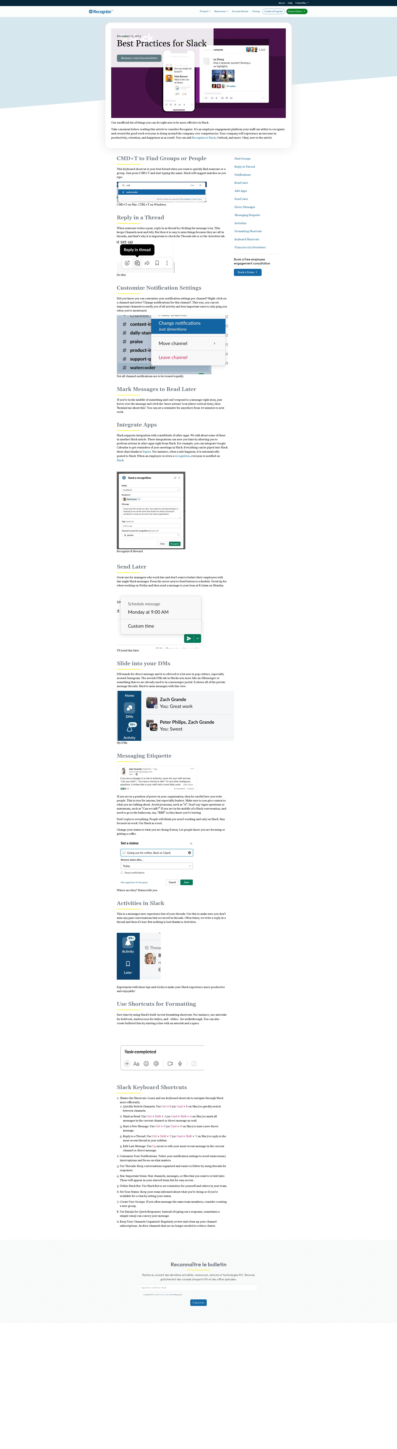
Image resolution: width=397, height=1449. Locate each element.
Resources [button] (220, 11)
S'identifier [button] (301, 2)
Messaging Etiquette (247, 215)
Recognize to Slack (204, 138)
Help (290, 2)
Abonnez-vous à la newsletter (139, 58)
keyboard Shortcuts (246, 239)
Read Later (241, 183)
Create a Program (273, 11)
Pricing (256, 11)
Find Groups (242, 158)
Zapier (147, 452)
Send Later (241, 199)
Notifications (242, 175)
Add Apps (240, 191)
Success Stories (240, 11)
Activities (240, 223)
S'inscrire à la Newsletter (250, 247)
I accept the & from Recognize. (162, 1294)
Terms (154, 1294)
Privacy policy (164, 1294)
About (282, 2)
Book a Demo (295, 11)
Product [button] (204, 11)
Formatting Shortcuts (248, 231)
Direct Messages (244, 207)
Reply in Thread (244, 167)
